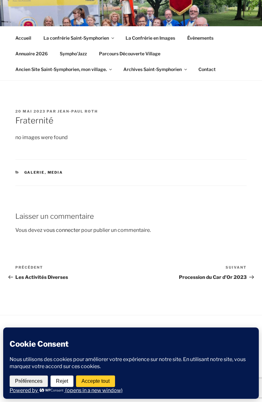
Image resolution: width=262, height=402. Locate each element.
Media (55, 172)
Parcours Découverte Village (129, 53)
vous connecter (61, 230)
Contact (207, 69)
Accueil (23, 38)
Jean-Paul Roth (78, 111)
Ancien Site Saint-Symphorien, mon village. (61, 69)
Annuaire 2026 (31, 53)
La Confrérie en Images (150, 38)
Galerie (34, 172)
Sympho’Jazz (73, 53)
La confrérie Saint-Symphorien (76, 38)
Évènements (200, 38)
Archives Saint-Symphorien (152, 69)
